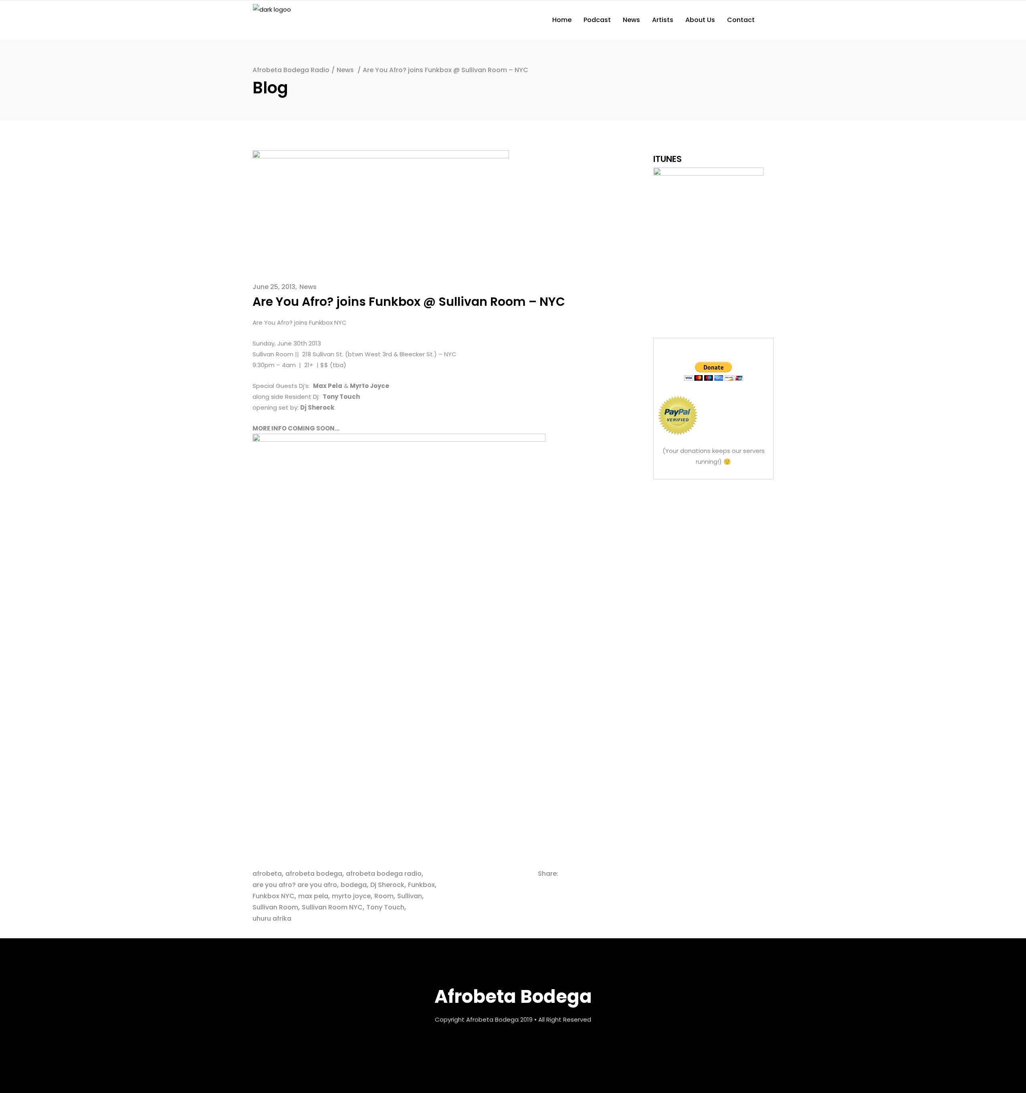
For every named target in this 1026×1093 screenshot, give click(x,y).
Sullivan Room (275, 907)
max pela (313, 896)
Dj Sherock (387, 884)
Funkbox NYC (273, 896)
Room (384, 896)
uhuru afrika (271, 918)
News (345, 70)
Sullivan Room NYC (332, 907)
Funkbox (421, 884)
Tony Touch (385, 907)
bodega (354, 884)
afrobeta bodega (313, 873)
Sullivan (409, 896)
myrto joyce (351, 896)
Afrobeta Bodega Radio (290, 70)
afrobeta (267, 873)
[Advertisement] (713, 540)
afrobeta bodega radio (384, 873)
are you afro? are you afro (294, 884)
